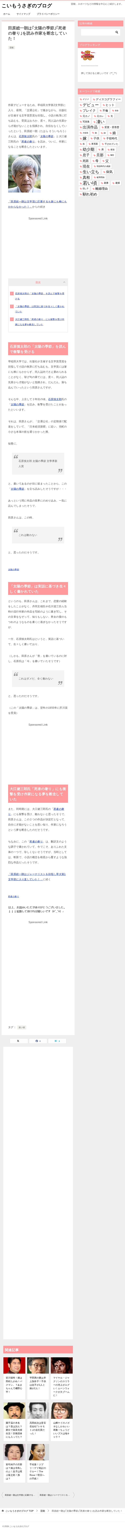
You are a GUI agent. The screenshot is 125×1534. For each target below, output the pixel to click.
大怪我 (85, 133)
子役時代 (111, 138)
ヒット (110, 105)
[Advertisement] (38, 74)
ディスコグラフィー (108, 99)
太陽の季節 (47, 136)
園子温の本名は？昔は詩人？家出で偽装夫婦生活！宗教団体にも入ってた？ (14, 1430)
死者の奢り (28, 141)
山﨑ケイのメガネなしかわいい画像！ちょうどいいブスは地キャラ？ (61, 1430)
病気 (109, 172)
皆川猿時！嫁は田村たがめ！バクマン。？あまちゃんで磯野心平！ (14, 1384)
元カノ (86, 116)
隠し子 (86, 189)
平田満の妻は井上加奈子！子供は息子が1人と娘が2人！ (38, 1383)
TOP (19, 1511)
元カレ (100, 116)
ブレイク (89, 110)
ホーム (6, 14)
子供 (96, 138)
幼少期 (88, 149)
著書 (106, 183)
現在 (86, 166)
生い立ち (91, 172)
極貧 (112, 155)
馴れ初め (90, 194)
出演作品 (90, 127)
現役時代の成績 (103, 166)
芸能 (12, 47)
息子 (86, 155)
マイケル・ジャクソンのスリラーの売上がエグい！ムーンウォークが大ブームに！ (61, 1386)
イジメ (86, 99)
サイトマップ (23, 14)
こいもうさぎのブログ (27, 5)
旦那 (100, 155)
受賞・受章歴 (111, 127)
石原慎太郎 (25, 136)
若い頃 (22, 1027)
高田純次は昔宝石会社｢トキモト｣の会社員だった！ (38, 1428)
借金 (116, 110)
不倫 (105, 110)
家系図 (94, 144)
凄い (100, 121)
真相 (86, 177)
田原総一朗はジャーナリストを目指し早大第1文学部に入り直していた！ (57, 1495)
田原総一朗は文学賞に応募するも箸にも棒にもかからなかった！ (21, 1495)
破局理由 (100, 177)
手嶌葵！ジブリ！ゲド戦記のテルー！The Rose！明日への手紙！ (38, 1471)
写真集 (86, 121)
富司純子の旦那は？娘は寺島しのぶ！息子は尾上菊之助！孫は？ (14, 1471)
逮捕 (117, 183)
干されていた (111, 144)
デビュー (91, 105)
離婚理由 (101, 188)
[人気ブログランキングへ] (88, 58)
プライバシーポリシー (48, 14)
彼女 (113, 149)
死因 (86, 160)
